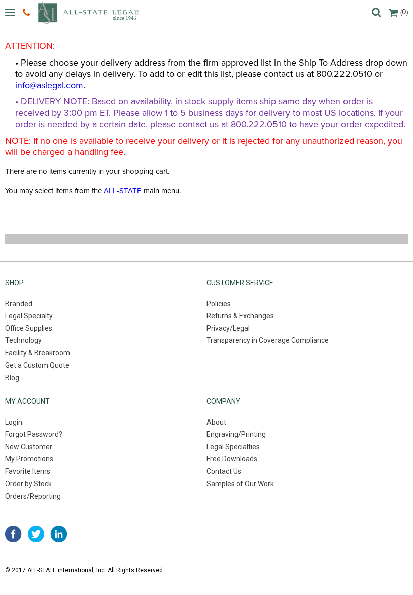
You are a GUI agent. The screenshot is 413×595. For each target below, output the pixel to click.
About (216, 422)
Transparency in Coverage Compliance (267, 340)
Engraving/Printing (236, 434)
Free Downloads (231, 459)
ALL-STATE (123, 190)
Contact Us (223, 471)
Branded (18, 304)
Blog (12, 378)
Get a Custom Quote (37, 365)
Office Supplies (28, 328)
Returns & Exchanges (240, 316)
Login (13, 422)
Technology (23, 340)
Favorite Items (27, 471)
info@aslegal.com (49, 85)
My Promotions (29, 459)
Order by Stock (28, 484)
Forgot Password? (33, 434)
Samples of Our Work (240, 484)
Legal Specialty (29, 316)
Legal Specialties (233, 447)
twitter (36, 534)
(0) (404, 12)
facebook (13, 534)
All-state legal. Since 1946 (88, 12)
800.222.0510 (27, 12)
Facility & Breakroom (37, 353)
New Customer (28, 447)
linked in (58, 534)
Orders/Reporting (33, 496)
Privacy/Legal (228, 328)
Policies (218, 304)
